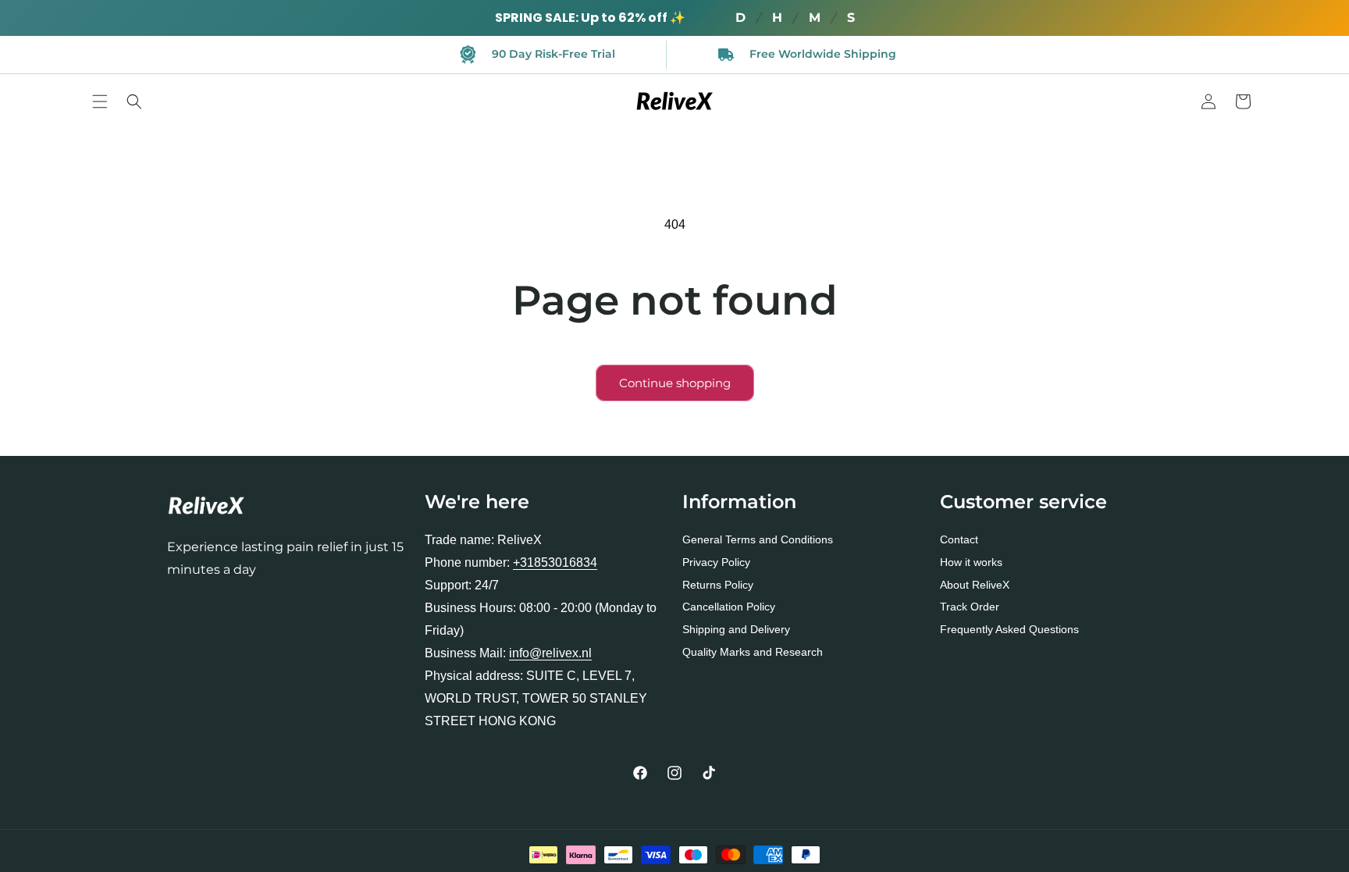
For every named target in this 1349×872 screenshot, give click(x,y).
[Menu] (100, 101)
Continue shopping (675, 382)
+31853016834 (555, 562)
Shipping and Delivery (736, 629)
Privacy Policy (716, 562)
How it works (971, 562)
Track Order (969, 606)
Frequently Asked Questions (1009, 629)
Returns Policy (717, 584)
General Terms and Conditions (757, 539)
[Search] (134, 101)
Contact (959, 539)
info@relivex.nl (550, 653)
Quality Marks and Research (752, 652)
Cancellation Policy (728, 606)
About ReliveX (974, 584)
